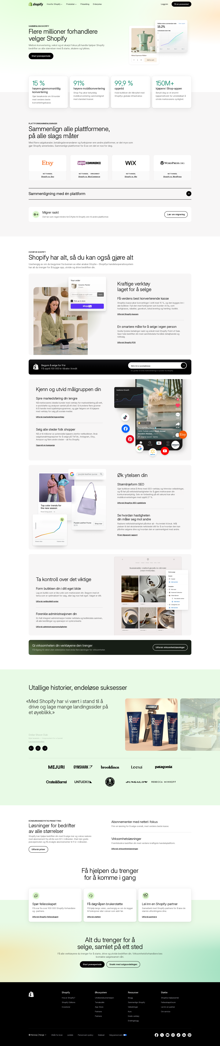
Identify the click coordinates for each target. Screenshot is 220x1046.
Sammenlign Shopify (136, 1002)
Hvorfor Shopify (53, 4)
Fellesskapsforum (168, 1002)
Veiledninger (133, 1007)
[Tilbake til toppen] (31, 994)
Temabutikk (99, 1002)
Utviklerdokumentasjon (104, 998)
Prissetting (84, 4)
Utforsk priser (38, 849)
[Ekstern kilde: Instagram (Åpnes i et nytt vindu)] (173, 1035)
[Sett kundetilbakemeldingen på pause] (38, 748)
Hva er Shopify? (68, 998)
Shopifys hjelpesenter (170, 998)
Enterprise (97, 4)
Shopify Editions (68, 1002)
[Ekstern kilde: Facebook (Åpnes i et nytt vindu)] (156, 1035)
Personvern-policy (85, 1035)
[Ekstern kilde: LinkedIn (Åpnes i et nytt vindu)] (184, 1035)
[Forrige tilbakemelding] (31, 748)
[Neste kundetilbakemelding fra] (44, 748)
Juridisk (70, 1035)
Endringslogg (133, 1021)
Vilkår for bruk (57, 1035)
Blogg (130, 998)
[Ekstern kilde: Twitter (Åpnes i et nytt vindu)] (162, 1035)
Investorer (66, 1007)
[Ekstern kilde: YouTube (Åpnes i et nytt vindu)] (167, 1035)
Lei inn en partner (168, 1007)
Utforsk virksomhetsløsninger (170, 647)
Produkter (70, 4)
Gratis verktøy (133, 1016)
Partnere (98, 1011)
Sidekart (101, 1035)
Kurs (130, 1011)
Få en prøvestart (181, 4)
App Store (99, 1007)
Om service (165, 1011)
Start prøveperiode (41, 56)
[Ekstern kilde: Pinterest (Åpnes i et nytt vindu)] (189, 1035)
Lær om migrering (176, 214)
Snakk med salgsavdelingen (123, 964)
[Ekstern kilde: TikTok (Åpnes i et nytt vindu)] (178, 1035)
